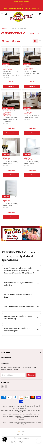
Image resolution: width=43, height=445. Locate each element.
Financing (30, 406)
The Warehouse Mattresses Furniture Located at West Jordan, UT (20, 416)
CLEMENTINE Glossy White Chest (10, 205)
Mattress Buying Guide (20, 408)
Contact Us (20, 406)
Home (3, 29)
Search (5, 406)
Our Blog (21, 419)
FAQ (37, 406)
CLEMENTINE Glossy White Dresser (31, 163)
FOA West (6, 77)
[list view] (40, 41)
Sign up (31, 375)
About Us (12, 406)
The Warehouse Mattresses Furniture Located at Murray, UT (20, 414)
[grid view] (35, 41)
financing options (20, 311)
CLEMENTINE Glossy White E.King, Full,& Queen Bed (10, 119)
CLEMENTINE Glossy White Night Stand (31, 116)
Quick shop (11, 82)
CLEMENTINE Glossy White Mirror (10, 163)
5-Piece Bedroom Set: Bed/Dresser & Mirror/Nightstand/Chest (12, 73)
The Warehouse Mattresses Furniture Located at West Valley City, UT (20, 411)
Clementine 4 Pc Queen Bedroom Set (31, 72)
